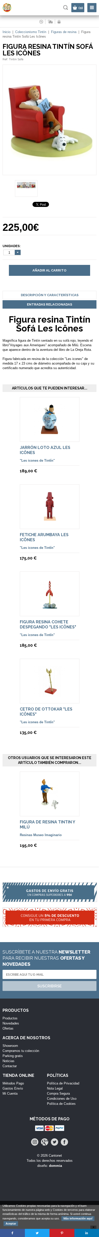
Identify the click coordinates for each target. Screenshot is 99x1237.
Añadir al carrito (49, 270)
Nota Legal (55, 1088)
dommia (55, 1166)
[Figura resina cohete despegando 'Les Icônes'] (49, 610)
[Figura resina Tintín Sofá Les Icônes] (49, 173)
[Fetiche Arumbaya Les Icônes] (49, 523)
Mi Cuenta (10, 1093)
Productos (10, 1018)
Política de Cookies (61, 1104)
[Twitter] (54, 1142)
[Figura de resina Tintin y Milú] (49, 810)
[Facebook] (64, 1142)
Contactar (10, 1066)
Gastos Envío (13, 1088)
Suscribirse (49, 986)
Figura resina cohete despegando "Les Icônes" (48, 624)
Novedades (11, 1023)
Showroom (10, 1046)
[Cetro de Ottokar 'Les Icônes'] (49, 697)
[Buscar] (65, 7)
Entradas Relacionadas (49, 304)
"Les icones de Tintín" (37, 460)
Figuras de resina (64, 32)
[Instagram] (34, 1142)
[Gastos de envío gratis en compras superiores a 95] (49, 894)
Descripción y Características (49, 295)
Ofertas (8, 1028)
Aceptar (11, 1223)
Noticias (8, 1061)
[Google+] (44, 1142)
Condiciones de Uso (61, 1098)
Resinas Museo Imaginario (41, 835)
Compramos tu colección (21, 1051)
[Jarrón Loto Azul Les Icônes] (49, 436)
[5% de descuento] (49, 920)
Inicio (6, 32)
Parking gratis (13, 1056)
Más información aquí (77, 1218)
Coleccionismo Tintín (30, 32)
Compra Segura (58, 1093)
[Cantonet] (12, 11)
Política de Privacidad (63, 1083)
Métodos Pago (13, 1083)
